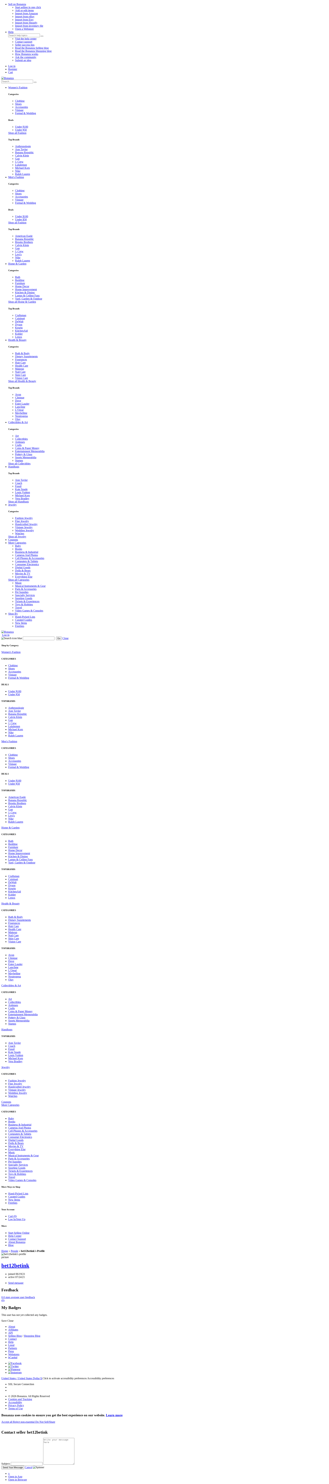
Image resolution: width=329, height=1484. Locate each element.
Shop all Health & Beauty (22, 381)
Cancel (28, 1467)
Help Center (14, 1235)
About (11, 1326)
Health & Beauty (17, 340)
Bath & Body (22, 353)
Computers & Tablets (26, 561)
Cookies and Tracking (20, 1399)
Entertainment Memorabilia (30, 451)
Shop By (13, 613)
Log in (11, 66)
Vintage (19, 110)
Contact (12, 1338)
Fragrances (21, 359)
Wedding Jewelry (24, 530)
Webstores (13, 1354)
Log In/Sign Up (16, 1219)
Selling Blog (15, 1335)
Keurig (19, 327)
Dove (18, 400)
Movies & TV (22, 573)
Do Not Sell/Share (45, 1421)
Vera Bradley (22, 498)
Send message (15, 1282)
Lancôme (20, 406)
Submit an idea (23, 60)
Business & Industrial (26, 552)
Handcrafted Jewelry (26, 524)
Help (11, 32)
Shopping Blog (32, 1335)
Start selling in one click (28, 7)
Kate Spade (21, 489)
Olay (17, 419)
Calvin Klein (22, 155)
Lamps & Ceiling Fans (27, 295)
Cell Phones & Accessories (29, 558)
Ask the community (25, 57)
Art (17, 435)
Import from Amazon (26, 13)
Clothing (20, 100)
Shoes (18, 103)
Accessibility (15, 1402)
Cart (10, 72)
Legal (11, 1345)
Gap (17, 158)
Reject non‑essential (24, 1421)
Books (18, 548)
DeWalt (19, 321)
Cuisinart (20, 318)
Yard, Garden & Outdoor (28, 298)
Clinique (19, 397)
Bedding (19, 280)
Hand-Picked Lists (25, 616)
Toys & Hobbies (24, 604)
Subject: (5, 1463)
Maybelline (21, 413)
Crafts (18, 445)
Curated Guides (23, 619)
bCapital (12, 1357)
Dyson (18, 324)
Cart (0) (12, 1216)
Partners (12, 1348)
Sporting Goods (23, 598)
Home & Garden (17, 263)
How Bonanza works (26, 54)
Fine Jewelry (22, 521)
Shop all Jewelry (17, 536)
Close (65, 638)
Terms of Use (15, 1408)
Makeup (19, 368)
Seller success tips (24, 44)
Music (18, 582)
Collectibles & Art (18, 422)
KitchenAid (21, 330)
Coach (18, 483)
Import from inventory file (29, 25)
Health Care (21, 365)
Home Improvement (26, 289)
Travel (18, 607)
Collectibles (21, 438)
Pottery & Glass (23, 454)
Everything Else (23, 576)
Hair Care (20, 362)
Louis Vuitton (22, 492)
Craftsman (20, 315)
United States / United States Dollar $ (21, 1378)
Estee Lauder (22, 403)
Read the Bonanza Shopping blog (33, 51)
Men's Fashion (16, 177)
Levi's (18, 254)
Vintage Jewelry (24, 527)
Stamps (19, 460)
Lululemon (21, 164)
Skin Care (20, 374)
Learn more (114, 1415)
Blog (11, 1245)
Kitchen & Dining (25, 292)
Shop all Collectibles (19, 463)
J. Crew (19, 161)
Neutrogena (21, 416)
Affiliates (13, 1329)
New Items (21, 623)
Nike (17, 171)
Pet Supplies (21, 592)
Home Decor (22, 286)
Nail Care (20, 371)
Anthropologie (23, 146)
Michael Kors (22, 167)
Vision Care (21, 378)
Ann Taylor (21, 149)
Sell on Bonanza (17, 4)
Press (11, 1351)
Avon (18, 394)
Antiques (20, 442)
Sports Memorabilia (25, 457)
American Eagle (24, 235)
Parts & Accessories (25, 589)
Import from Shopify (26, 22)
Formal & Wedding (25, 113)
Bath (17, 277)
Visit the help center (25, 38)
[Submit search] (42, 36)
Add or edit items (24, 10)
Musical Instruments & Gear (30, 585)
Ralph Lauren (22, 174)
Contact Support (17, 1239)
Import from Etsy (24, 19)
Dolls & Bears (23, 570)
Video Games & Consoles (29, 610)
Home (4, 1251)
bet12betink (15, 1265)
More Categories (17, 542)
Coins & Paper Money (27, 448)
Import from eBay (24, 16)
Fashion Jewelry (24, 518)
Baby (18, 545)
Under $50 (21, 129)
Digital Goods (22, 567)
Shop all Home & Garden (22, 301)
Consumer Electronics (27, 564)
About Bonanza (16, 1242)
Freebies (19, 626)
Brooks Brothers (24, 242)
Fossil (18, 486)
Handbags (13, 466)
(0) (18, 1299)
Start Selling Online (18, 1232)
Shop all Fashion (17, 132)
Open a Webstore (24, 28)
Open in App (15, 1476)
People (14, 1251)
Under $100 (21, 126)
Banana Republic (24, 152)
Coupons (13, 539)
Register (12, 69)
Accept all (7, 1421)
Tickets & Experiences (27, 601)
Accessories (21, 107)
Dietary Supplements (26, 356)
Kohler (19, 333)
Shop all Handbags (18, 501)
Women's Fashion (17, 87)
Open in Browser (17, 1479)
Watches (19, 533)
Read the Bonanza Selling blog (32, 47)
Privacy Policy (16, 1405)
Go (58, 638)
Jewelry (12, 504)
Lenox (18, 336)
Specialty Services (25, 595)
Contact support (23, 41)
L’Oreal (19, 409)
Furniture (20, 283)
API (10, 1332)
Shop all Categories (18, 579)
